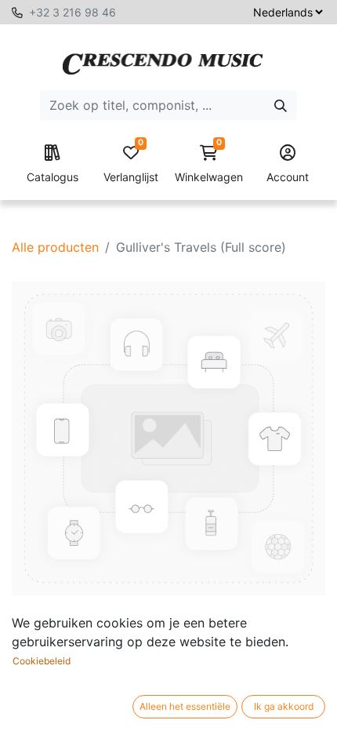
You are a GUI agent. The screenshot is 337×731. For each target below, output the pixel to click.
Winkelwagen (209, 164)
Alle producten (55, 247)
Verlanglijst (130, 164)
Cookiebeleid (42, 661)
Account (287, 177)
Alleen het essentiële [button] (185, 706)
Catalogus (52, 177)
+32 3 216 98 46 (72, 12)
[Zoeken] (280, 105)
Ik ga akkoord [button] (283, 706)
